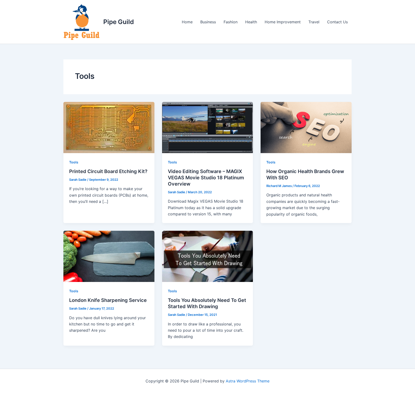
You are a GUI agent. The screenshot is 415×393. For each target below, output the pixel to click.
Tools (73, 162)
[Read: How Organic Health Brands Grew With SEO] (306, 127)
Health (251, 21)
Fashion (231, 21)
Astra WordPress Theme (247, 381)
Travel (313, 21)
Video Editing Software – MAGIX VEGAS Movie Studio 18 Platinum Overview (206, 177)
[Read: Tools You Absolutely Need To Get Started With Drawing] (207, 256)
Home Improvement (283, 21)
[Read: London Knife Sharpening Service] (108, 256)
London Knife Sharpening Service (108, 300)
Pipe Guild (118, 21)
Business (208, 21)
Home (187, 21)
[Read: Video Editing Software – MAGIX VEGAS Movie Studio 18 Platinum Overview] (207, 127)
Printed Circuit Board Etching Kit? (108, 171)
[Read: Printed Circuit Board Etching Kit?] (108, 127)
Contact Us (337, 21)
